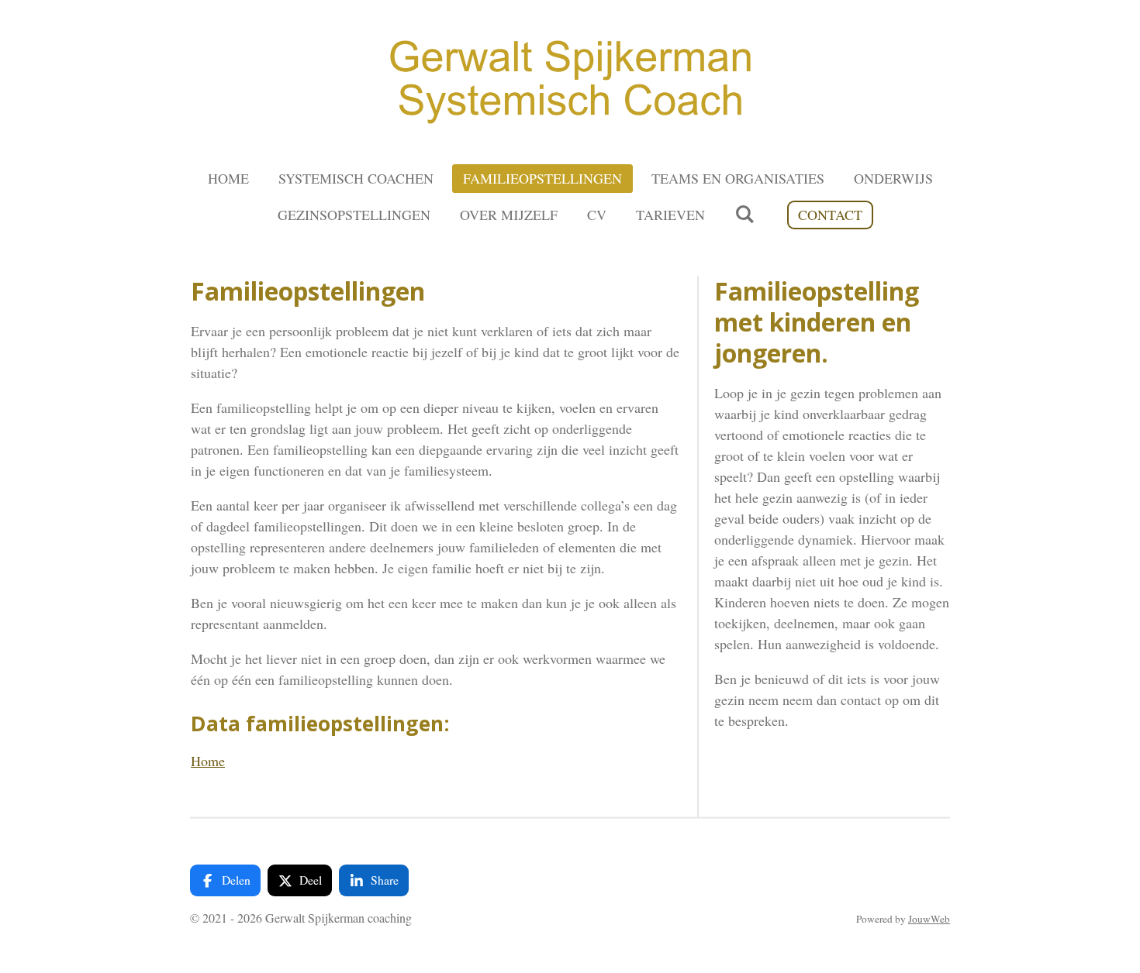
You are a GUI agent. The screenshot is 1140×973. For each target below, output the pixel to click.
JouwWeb (929, 919)
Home (208, 760)
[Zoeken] (744, 214)
